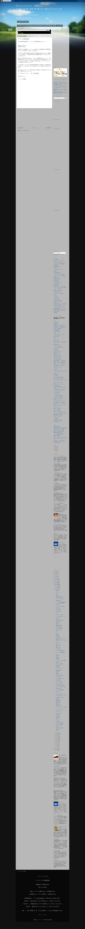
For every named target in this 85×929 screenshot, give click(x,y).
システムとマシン (57, 406)
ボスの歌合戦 (56, 385)
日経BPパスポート (57, 354)
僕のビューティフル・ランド (59, 384)
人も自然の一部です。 (60, 697)
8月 (57, 734)
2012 (56, 748)
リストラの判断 (59, 681)
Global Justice (56, 280)
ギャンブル (56, 268)
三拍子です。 (58, 721)
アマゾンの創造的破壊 (60, 650)
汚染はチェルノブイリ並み (59, 429)
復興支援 (57, 714)
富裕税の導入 (56, 860)
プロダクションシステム (58, 262)
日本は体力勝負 (57, 272)
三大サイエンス (57, 417)
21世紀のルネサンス (60, 638)
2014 (56, 582)
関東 (28, 25)
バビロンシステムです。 (58, 269)
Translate (63, 254)
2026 (56, 571)
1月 (57, 746)
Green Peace (56, 281)
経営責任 (57, 657)
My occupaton (56, 421)
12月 (57, 585)
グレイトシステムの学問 (58, 456)
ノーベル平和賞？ (57, 331)
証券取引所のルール (58, 266)
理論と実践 (58, 645)
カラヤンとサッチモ (58, 367)
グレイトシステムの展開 (60, 660)
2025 (56, 573)
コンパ (57, 654)
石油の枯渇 (58, 622)
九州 (53, 25)
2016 (56, 579)
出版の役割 (58, 636)
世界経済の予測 (57, 278)
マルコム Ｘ (58, 719)
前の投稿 (48, 128)
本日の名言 (58, 611)
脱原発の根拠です (57, 426)
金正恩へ (57, 726)
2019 (56, 576)
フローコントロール (60, 614)
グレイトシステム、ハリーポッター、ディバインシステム (60, 400)
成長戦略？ (58, 704)
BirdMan (56, 447)
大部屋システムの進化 (58, 398)
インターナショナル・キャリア (62, 542)
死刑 (57, 593)
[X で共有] (35, 73)
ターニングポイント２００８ (59, 334)
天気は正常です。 (59, 688)
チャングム (58, 592)
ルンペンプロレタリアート (59, 260)
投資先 (57, 590)
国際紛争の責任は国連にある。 (60, 790)
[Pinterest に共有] (38, 73)
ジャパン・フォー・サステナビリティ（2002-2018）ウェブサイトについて (60, 87)
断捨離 (57, 673)
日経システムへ (57, 340)
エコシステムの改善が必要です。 (60, 263)
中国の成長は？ (57, 492)
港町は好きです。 (59, 705)
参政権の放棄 (58, 600)
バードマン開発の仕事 (58, 815)
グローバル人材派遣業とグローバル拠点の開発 (61, 603)
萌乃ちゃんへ (56, 533)
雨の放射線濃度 (57, 442)
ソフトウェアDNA (57, 289)
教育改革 (57, 699)
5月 (57, 739)
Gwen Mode (56, 350)
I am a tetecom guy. (57, 359)
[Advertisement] (34, 117)
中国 (45, 25)
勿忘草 (55, 333)
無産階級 (57, 729)
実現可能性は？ (57, 766)
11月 (57, 587)
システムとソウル (57, 394)
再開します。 (58, 595)
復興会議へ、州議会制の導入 (59, 440)
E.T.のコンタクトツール (58, 382)
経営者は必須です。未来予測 (59, 360)
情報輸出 (57, 635)
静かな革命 (56, 259)
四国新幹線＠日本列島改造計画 (60, 309)
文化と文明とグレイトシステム (60, 286)
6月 (57, 738)
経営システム (58, 647)
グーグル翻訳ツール (60, 678)
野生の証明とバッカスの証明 (59, 402)
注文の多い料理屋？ (60, 727)
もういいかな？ (59, 713)
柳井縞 (57, 623)
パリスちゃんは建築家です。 (59, 503)
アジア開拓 (58, 649)
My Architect (56, 297)
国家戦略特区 (58, 700)
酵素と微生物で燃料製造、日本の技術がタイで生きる (60, 93)
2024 (56, 574)
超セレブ (57, 644)
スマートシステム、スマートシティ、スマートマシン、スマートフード (60, 371)
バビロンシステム (59, 683)
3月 (57, 743)
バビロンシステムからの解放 (59, 306)
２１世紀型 (56, 418)
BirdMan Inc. (56, 302)
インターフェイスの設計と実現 (60, 412)
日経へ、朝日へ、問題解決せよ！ (60, 362)
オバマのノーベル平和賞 (58, 274)
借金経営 (57, 662)
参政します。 (56, 353)
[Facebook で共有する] (37, 73)
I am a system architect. (58, 378)
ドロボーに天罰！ (57, 524)
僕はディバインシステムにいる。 (60, 363)
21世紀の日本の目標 (58, 300)
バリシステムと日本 (58, 345)
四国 (49, 25)
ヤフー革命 (58, 676)
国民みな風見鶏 (57, 435)
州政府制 (55, 312)
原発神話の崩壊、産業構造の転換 (60, 428)
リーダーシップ (59, 693)
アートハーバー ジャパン (29, 6)
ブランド (57, 612)
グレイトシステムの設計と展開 (60, 287)
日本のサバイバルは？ (58, 415)
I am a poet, (56, 375)
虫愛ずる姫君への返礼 (58, 414)
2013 (56, 584)
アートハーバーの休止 (60, 598)
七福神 (57, 618)
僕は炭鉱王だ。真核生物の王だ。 (60, 327)
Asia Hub (26, 21)
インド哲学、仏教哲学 (58, 395)
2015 (56, 581)
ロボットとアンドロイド (58, 405)
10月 (57, 589)
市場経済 (57, 718)
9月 (57, 733)
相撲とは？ (61, 513)
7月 (57, 736)
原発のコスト (58, 630)
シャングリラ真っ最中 (60, 606)
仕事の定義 (56, 284)
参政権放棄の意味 (59, 597)
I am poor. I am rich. (58, 357)
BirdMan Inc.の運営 (57, 351)
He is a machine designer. (59, 377)
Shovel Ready (56, 311)
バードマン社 (59, 25)
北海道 (19, 25)
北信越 (36, 25)
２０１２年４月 (57, 299)
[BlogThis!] (34, 73)
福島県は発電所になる (58, 432)
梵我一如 (55, 271)
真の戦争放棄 (56, 483)
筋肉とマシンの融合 (58, 411)
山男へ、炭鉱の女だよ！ (58, 328)
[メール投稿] (31, 73)
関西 (41, 25)
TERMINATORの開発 (58, 420)
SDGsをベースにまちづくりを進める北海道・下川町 (60, 84)
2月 (57, 744)
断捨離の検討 (58, 670)
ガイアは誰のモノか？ (58, 283)
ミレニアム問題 (59, 628)
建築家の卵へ (56, 324)
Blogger (50, 919)
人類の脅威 (58, 665)
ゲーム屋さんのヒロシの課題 (59, 389)
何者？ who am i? (57, 408)
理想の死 (57, 655)
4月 (57, 741)
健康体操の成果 (59, 625)
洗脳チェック (56, 277)
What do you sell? (57, 356)
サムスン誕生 (58, 609)
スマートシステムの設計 (58, 293)
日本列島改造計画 (57, 308)
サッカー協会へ (57, 392)
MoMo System (56, 344)
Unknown (57, 450)
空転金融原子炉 (57, 330)
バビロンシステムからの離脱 (59, 275)
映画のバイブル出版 (58, 290)
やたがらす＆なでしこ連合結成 (60, 303)
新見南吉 (57, 667)
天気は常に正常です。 (58, 305)
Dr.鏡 (55, 337)
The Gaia (20, 21)
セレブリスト (58, 642)
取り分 (57, 691)
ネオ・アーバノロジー (58, 391)
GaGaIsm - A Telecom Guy (59, 325)
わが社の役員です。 (58, 463)
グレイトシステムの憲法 (60, 686)
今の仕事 (57, 604)
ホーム (34, 128)
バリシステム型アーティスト (59, 347)
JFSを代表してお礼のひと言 (59, 82)
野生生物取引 (56, 839)
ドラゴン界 (56, 296)
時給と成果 (58, 680)
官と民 (57, 633)
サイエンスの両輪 (59, 663)
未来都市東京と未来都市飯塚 (59, 778)
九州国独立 (56, 265)
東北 (24, 25)
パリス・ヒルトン (59, 668)
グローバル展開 (57, 409)
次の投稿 (20, 128)
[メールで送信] (33, 73)
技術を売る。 (58, 702)
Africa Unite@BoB (59, 724)
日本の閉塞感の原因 (60, 685)
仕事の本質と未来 (59, 675)
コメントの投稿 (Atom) (24, 130)
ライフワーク (58, 711)
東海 (32, 25)
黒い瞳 (55, 294)
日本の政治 (58, 716)
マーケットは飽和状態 (60, 652)
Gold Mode (56, 348)
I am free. (55, 369)
